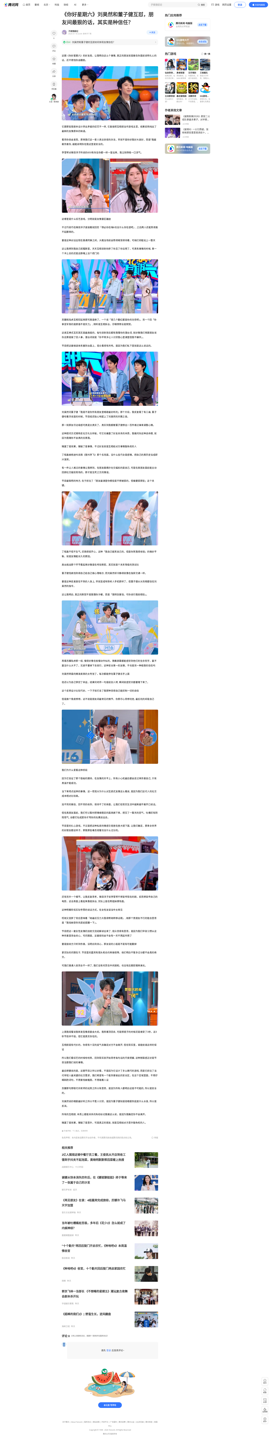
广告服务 (113, 1422)
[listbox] (110, 1236)
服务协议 (87, 1422)
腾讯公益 (130, 1422)
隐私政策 (96, 1422)
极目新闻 (66, 1258)
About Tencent (76, 1422)
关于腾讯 (65, 1422)
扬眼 (64, 1281)
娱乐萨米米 (67, 1190)
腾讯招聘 (122, 1422)
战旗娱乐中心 (68, 1167)
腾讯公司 (106, 1434)
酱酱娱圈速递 (68, 1235)
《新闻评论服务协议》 (100, 1336)
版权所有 (113, 1434)
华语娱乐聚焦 (68, 1304)
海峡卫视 (66, 1326)
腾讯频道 (148, 1422)
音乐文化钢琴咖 (69, 1212)
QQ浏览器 (140, 1422)
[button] (202, 25)
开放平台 (104, 1422)
